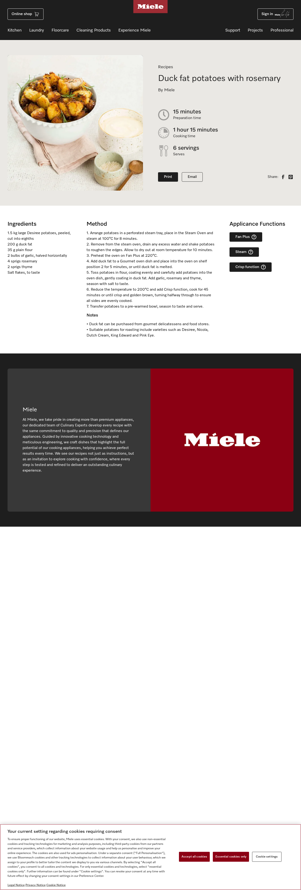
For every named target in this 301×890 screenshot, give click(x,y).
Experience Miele (134, 30)
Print (168, 177)
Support (232, 30)
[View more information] (254, 237)
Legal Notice (16, 885)
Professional (281, 30)
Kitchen (15, 30)
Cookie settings (267, 856)
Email (192, 177)
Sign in (267, 14)
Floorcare (60, 30)
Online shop (22, 14)
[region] (150, 857)
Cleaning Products (93, 30)
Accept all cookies (194, 856)
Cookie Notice (56, 885)
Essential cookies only (230, 856)
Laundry (36, 30)
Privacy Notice (35, 885)
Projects (255, 30)
